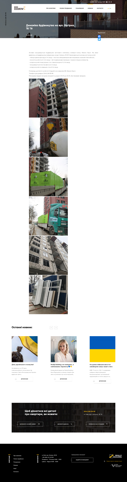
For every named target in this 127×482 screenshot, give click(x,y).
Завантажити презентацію (114, 461)
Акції (14, 468)
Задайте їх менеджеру (82, 459)
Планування (80, 8)
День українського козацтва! (23, 364)
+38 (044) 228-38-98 (5, 19)
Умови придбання (66, 8)
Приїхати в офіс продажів (96, 424)
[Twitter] (101, 39)
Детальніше (24, 379)
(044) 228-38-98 (89, 411)
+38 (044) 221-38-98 (47, 457)
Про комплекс (51, 8)
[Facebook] (101, 36)
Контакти (100, 8)
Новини (90, 8)
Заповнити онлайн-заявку (28, 424)
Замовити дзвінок (63, 424)
